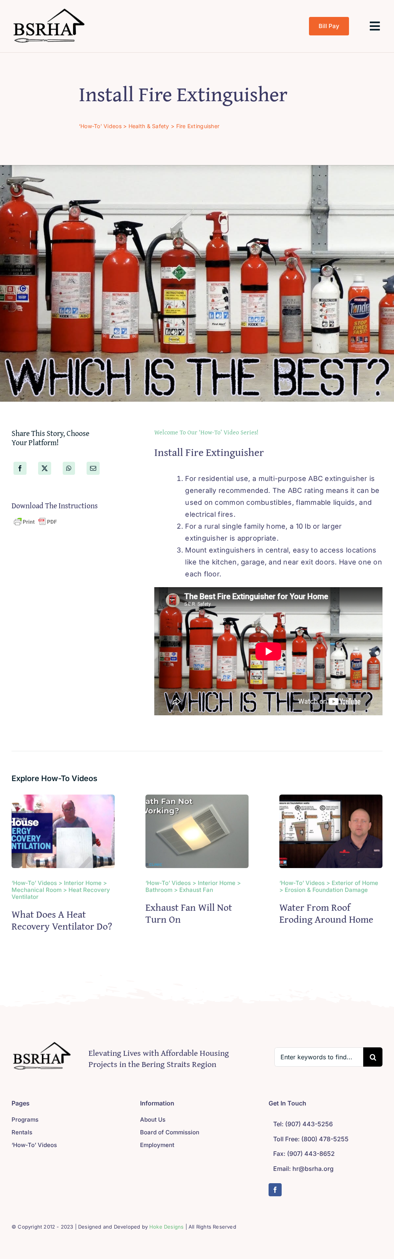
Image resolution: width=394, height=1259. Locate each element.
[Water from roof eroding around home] (330, 800)
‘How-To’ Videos (100, 126)
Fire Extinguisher (198, 126)
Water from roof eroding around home (326, 913)
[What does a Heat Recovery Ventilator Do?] (63, 800)
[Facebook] (20, 468)
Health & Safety (149, 126)
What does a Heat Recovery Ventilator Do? (63, 920)
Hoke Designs (166, 1227)
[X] (44, 468)
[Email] (93, 468)
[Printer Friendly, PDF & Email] (35, 522)
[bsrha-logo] (50, 9)
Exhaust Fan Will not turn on (188, 913)
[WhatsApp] (69, 468)
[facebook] (275, 1189)
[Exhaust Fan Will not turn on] (197, 800)
